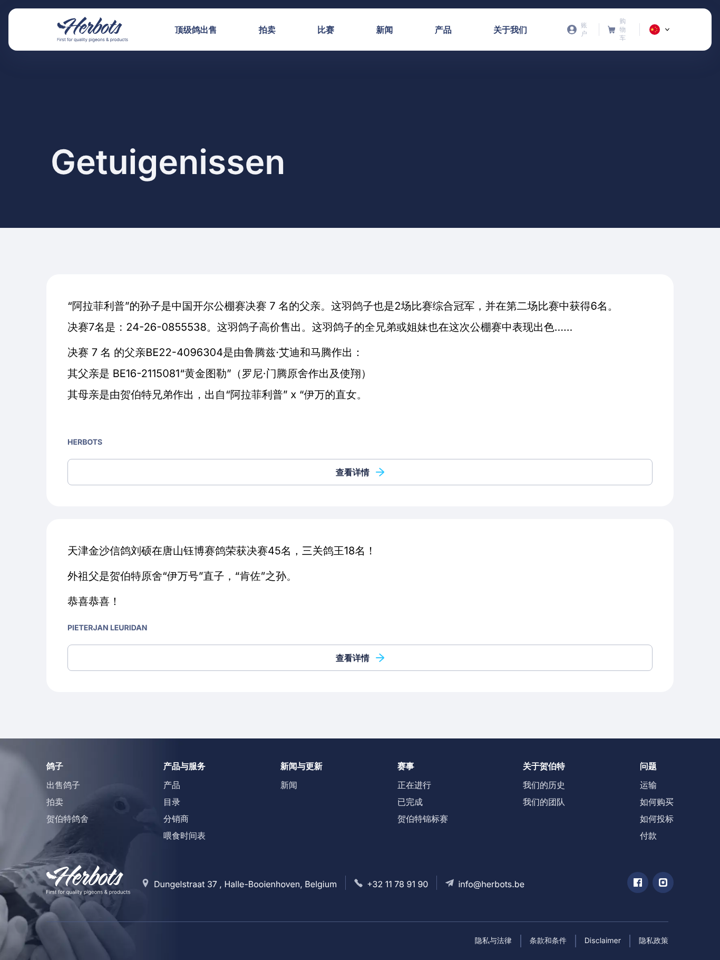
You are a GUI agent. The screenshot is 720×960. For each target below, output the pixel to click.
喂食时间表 (184, 835)
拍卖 (54, 801)
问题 (648, 766)
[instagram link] (663, 882)
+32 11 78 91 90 (397, 884)
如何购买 (657, 801)
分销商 (176, 818)
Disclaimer (603, 940)
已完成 (410, 801)
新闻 (288, 785)
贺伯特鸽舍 (67, 818)
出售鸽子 (63, 785)
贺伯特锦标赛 (422, 818)
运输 (648, 785)
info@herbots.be (491, 884)
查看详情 (352, 472)
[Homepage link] (93, 29)
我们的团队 (544, 801)
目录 (171, 801)
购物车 (619, 29)
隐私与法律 (493, 940)
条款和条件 (548, 940)
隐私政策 (653, 940)
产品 (171, 785)
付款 (648, 835)
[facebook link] (637, 882)
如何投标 (657, 818)
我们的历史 (544, 785)
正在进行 (414, 785)
